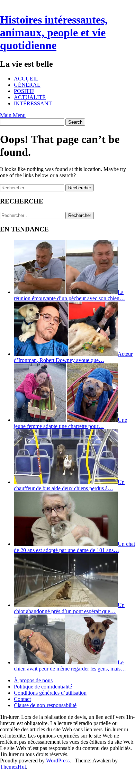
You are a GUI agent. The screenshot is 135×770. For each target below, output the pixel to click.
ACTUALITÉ (30, 97)
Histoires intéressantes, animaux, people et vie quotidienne (54, 32)
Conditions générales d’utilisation (50, 693)
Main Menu (13, 115)
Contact (22, 699)
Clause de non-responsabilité (45, 705)
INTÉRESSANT (33, 103)
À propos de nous (33, 680)
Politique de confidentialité (43, 687)
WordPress (58, 760)
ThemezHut (13, 767)
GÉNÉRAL (27, 85)
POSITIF (24, 91)
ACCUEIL (26, 79)
